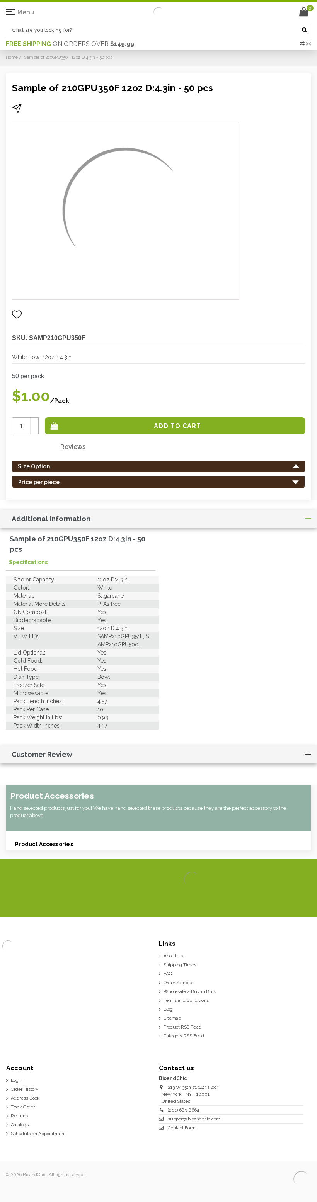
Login (16, 1080)
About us (173, 956)
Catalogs (20, 1124)
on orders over (70, 44)
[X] (266, 899)
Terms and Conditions (186, 1000)
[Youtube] (303, 899)
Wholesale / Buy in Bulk (190, 991)
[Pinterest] (291, 899)
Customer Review (42, 754)
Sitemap (172, 1018)
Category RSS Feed (184, 1036)
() (308, 43)
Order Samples (179, 982)
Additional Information (51, 519)
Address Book (25, 1098)
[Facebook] (254, 899)
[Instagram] (279, 899)
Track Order (23, 1107)
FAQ (168, 973)
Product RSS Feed (182, 1027)
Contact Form (182, 1128)
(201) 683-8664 (183, 1110)
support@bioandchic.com (194, 1119)
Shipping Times (180, 964)
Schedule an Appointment (38, 1133)
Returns (19, 1116)
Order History (25, 1089)
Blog (168, 1009)
